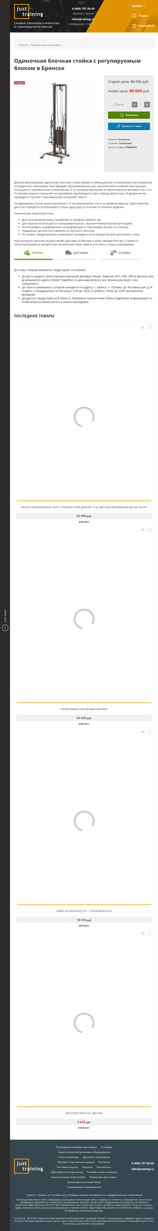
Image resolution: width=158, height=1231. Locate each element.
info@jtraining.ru (83, 19)
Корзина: (146, 26)
